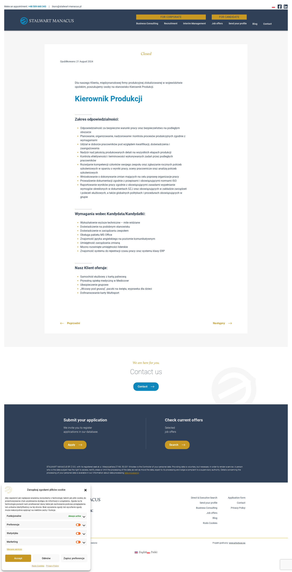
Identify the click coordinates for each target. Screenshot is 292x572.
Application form (236, 497)
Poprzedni (73, 323)
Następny (219, 323)
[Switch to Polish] (273, 7)
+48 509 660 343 (37, 6)
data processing (132, 473)
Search (173, 444)
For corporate (171, 17)
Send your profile (238, 23)
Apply (71, 444)
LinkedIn (286, 6)
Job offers (217, 23)
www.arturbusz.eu (237, 543)
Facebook (280, 6)
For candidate (229, 17)
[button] (85, 489)
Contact (267, 23)
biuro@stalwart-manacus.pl (66, 6)
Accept (18, 558)
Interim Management (194, 23)
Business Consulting (147, 23)
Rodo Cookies (38, 566)
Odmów (46, 558)
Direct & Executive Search (204, 497)
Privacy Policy (52, 566)
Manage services (14, 549)
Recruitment (170, 23)
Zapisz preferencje (74, 558)
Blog (254, 23)
